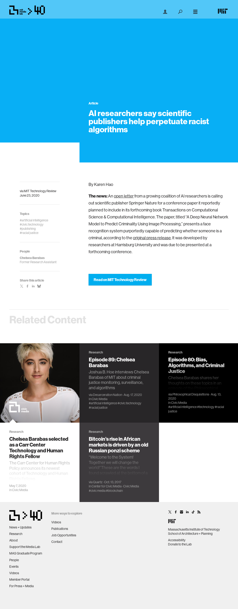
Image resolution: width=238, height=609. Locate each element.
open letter (124, 196)
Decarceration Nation (107, 395)
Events (14, 566)
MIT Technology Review (40, 191)
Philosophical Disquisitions (190, 394)
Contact (56, 542)
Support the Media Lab (24, 547)
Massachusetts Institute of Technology (194, 529)
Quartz (97, 482)
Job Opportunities (63, 535)
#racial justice (98, 407)
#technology (205, 407)
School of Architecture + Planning (190, 533)
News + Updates (20, 527)
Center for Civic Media (107, 486)
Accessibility (176, 540)
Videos (14, 573)
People (14, 560)
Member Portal (19, 579)
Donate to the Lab (180, 544)
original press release (152, 237)
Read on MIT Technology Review (120, 279)
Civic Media (20, 490)
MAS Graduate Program (25, 553)
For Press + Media (21, 586)
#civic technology (129, 403)
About (13, 540)
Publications (59, 529)
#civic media (97, 491)
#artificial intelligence (103, 403)
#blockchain (114, 491)
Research (15, 534)
